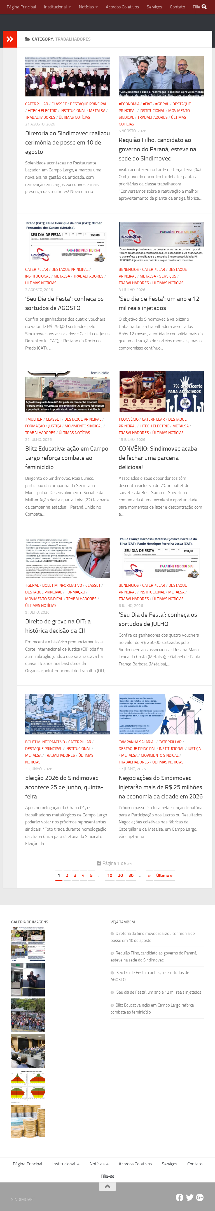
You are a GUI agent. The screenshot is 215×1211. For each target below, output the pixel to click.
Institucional (55, 7)
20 (120, 875)
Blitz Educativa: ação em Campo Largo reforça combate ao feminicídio (66, 458)
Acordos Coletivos (122, 7)
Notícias (86, 7)
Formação (35, 426)
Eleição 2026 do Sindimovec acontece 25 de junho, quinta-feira (64, 787)
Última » (164, 875)
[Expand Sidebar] (10, 39)
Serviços (154, 7)
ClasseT (59, 104)
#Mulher (34, 419)
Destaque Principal (88, 104)
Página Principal (21, 7)
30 (131, 875)
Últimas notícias (74, 117)
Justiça (54, 426)
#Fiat (147, 104)
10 (109, 875)
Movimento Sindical (83, 426)
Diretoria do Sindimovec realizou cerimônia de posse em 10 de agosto (67, 142)
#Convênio (129, 419)
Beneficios (129, 269)
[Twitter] (190, 1197)
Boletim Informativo (62, 585)
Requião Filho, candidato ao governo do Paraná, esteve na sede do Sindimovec (157, 149)
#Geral (162, 104)
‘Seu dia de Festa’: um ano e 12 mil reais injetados (158, 992)
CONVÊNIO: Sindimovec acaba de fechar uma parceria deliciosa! (158, 458)
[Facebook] (180, 1197)
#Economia (129, 104)
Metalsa (97, 110)
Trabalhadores (40, 117)
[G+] (200, 1197)
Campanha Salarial (137, 742)
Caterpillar (36, 104)
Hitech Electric (42, 110)
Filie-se (107, 1176)
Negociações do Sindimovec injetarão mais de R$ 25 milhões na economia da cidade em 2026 (161, 787)
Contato (177, 7)
